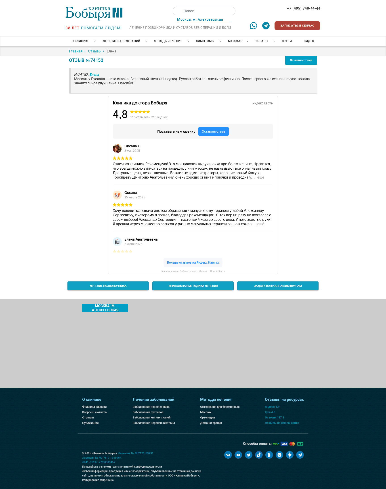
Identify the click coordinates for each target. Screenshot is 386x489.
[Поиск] (177, 11)
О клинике (80, 41)
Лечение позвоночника (108, 285)
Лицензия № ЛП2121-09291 (135, 453)
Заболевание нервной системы (154, 422)
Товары (261, 41)
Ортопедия (207, 417)
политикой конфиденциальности (141, 466)
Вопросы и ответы (94, 412)
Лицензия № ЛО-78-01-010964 (101, 457)
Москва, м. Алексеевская (105, 308)
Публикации (90, 422)
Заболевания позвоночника (151, 406)
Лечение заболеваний (121, 41)
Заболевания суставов (148, 412)
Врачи (287, 41)
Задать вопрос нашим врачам (278, 285)
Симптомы (205, 41)
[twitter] (248, 455)
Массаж (235, 41)
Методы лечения (168, 41)
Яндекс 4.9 (272, 406)
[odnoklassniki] (269, 455)
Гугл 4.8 (270, 412)
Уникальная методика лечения (193, 285)
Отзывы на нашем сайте (282, 422)
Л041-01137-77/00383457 (98, 462)
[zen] (290, 455)
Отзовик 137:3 (274, 417)
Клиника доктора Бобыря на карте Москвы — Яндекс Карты (193, 271)
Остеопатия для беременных (220, 406)
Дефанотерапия (211, 422)
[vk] (228, 455)
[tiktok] (259, 455)
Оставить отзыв (301, 60)
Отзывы (88, 417)
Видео (309, 41)
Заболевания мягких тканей (151, 417)
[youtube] (238, 455)
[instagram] (279, 455)
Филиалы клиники (94, 406)
